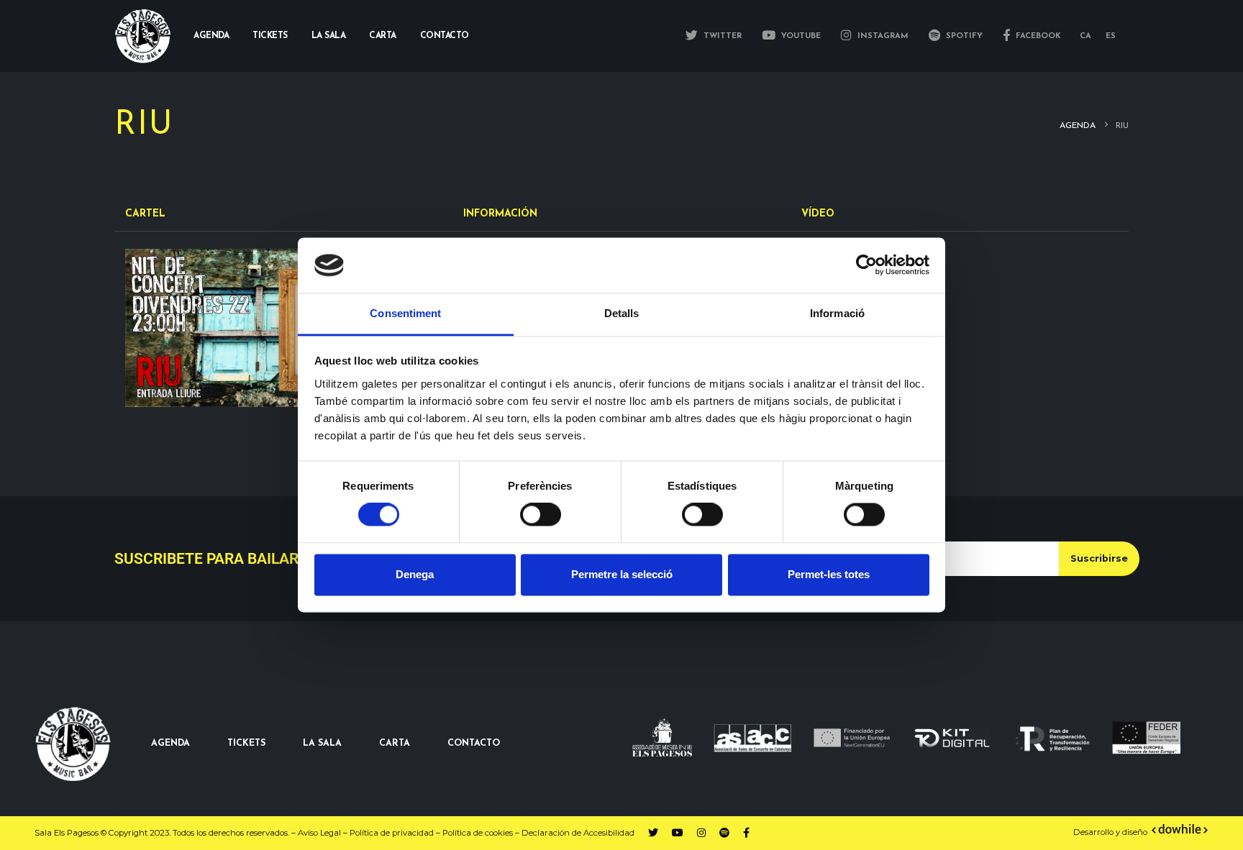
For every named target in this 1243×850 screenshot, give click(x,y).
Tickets (270, 36)
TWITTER (721, 36)
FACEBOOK (1037, 36)
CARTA (394, 743)
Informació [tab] (837, 313)
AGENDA (170, 743)
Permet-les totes (829, 574)
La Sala (328, 36)
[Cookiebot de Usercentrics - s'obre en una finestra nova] (866, 265)
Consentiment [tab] (405, 313)
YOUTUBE (799, 36)
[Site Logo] (143, 36)
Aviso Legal (319, 833)
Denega (415, 574)
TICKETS (246, 743)
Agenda (211, 36)
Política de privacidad (392, 833)
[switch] (540, 514)
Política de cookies (477, 833)
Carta (382, 36)
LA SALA (322, 743)
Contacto (444, 36)
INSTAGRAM (882, 36)
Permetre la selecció (622, 574)
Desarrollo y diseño (1110, 832)
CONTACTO (473, 743)
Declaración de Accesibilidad (578, 833)
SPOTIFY (963, 36)
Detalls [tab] (621, 313)
